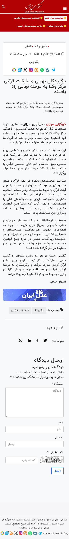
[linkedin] (29, 341)
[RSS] (11, 534)
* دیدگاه (57, 384)
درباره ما (46, 533)
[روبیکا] (14, 71)
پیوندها (64, 533)
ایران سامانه (26, 528)
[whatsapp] (20, 341)
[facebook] (37, 341)
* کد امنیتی (55, 452)
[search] (3, 6)
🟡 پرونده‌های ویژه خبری (55, 18)
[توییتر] (25, 71)
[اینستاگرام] (31, 71)
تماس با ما (55, 533)
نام (61, 422)
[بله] (47, 71)
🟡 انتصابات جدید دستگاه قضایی (28, 18)
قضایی (27, 46)
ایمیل (59, 437)
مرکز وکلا (39, 310)
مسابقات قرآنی (20, 310)
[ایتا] (36, 71)
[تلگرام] (53, 71)
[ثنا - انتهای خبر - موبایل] (34, 295)
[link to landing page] (35, 6)
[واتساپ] (42, 71)
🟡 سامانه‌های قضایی (57, 26)
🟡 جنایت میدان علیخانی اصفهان (31, 26)
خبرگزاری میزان (56, 124)
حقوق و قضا (40, 46)
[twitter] (45, 341)
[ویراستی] (20, 71)
